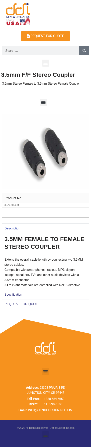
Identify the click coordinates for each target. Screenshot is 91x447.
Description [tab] (12, 228)
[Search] (84, 50)
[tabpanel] (45, 261)
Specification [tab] (13, 294)
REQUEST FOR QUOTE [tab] (22, 304)
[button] (45, 63)
